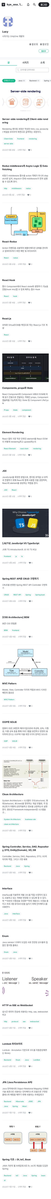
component (26, 410)
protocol (15, 1021)
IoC (17, 1175)
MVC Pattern (9, 699)
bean (43, 1175)
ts (22, 556)
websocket (34, 1021)
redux (28, 188)
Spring (28, 595)
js (16, 556)
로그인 (44, 4)
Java (21, 81)
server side (8, 143)
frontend (20, 139)
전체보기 (9, 81)
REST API (17, 595)
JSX (5, 490)
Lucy (5, 31)
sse (24, 1021)
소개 (42, 62)
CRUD (6, 595)
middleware (16, 188)
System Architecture (12, 819)
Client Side (8, 139)
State (15, 410)
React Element (10, 448)
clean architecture (11, 824)
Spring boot (40, 595)
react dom (24, 448)
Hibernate (20, 1101)
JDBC (30, 1101)
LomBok (36, 1060)
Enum (6, 952)
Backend (34, 81)
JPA (39, 1101)
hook (15, 296)
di (5, 1180)
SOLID (14, 741)
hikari (24, 1106)
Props (6, 410)
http (5, 188)
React (6, 258)
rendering (33, 139)
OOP (6, 741)
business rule (30, 819)
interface (16, 914)
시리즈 (25, 62)
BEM (6, 630)
